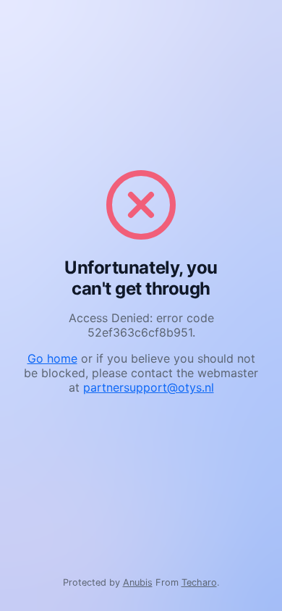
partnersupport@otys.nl (148, 387)
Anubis (138, 582)
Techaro (199, 582)
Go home (52, 358)
